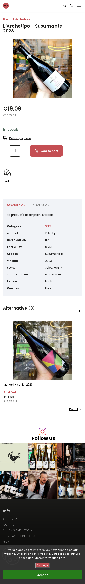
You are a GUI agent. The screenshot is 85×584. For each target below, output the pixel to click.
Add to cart (49, 151)
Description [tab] (16, 205)
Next (80, 311)
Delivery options (20, 138)
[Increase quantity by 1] (24, 151)
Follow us (43, 438)
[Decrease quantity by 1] (6, 151)
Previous (74, 311)
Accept (42, 575)
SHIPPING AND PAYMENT (18, 530)
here (62, 558)
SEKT (48, 226)
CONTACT (9, 525)
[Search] (65, 6)
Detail (73, 409)
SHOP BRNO (11, 519)
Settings (42, 565)
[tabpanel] (42, 366)
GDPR (6, 542)
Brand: (16, 19)
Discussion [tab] (41, 205)
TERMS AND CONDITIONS (19, 536)
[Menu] (79, 6)
